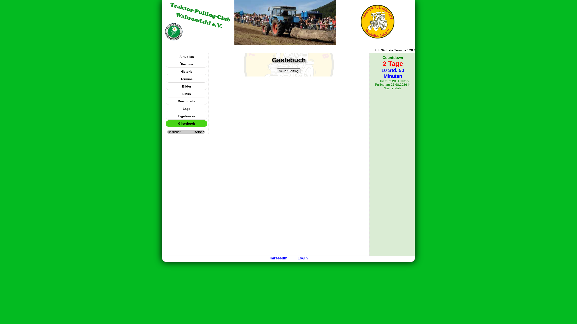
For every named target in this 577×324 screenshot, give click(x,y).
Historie (186, 71)
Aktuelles (186, 56)
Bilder (186, 86)
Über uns (187, 64)
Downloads (186, 101)
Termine (187, 79)
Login (303, 258)
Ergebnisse (186, 116)
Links (186, 94)
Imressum (278, 258)
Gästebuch (186, 123)
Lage (186, 108)
